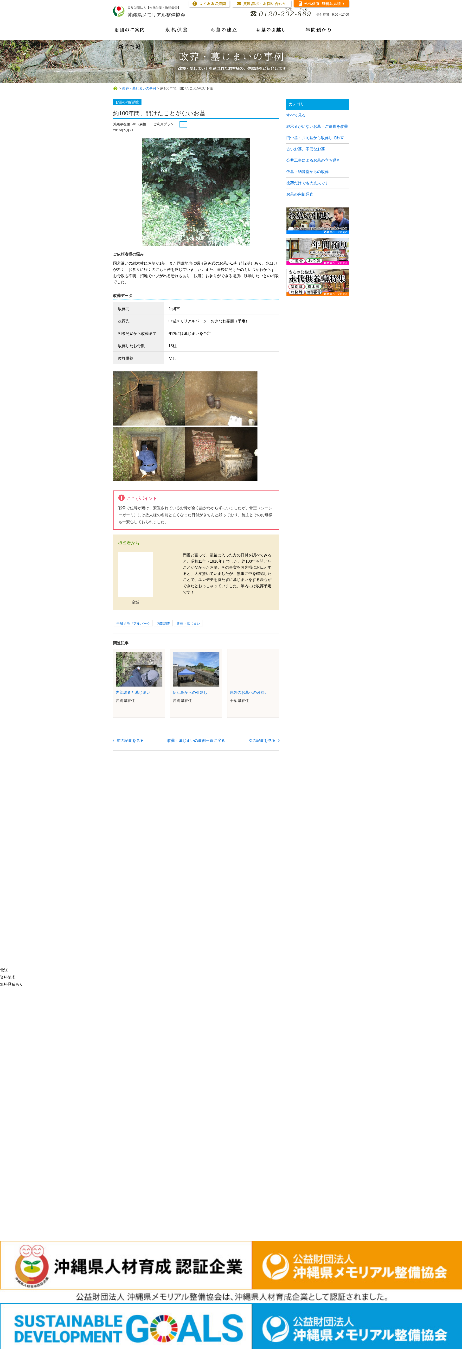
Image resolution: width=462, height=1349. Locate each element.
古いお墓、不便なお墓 (305, 149)
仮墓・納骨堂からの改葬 (307, 172)
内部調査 (163, 623)
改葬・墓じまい (188, 623)
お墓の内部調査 (299, 194)
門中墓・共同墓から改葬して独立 (315, 138)
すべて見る (296, 115)
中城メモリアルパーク (133, 623)
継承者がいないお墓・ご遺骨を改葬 (317, 126)
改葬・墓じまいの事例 (139, 88)
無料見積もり (11, 984)
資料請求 (7, 977)
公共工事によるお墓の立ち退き (313, 160)
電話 (4, 970)
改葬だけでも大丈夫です (307, 183)
